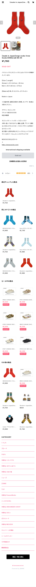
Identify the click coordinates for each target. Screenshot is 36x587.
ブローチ (4, 448)
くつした (4, 442)
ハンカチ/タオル (6, 501)
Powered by (16, 568)
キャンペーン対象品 (7, 530)
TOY (3, 489)
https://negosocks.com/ (10, 145)
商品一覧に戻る (18, 557)
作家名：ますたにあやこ (9, 466)
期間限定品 (5, 547)
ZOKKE (4, 483)
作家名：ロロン (6, 512)
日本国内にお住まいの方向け (18, 161)
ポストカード (5, 518)
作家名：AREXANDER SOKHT (11, 507)
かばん (4, 454)
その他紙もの (6, 542)
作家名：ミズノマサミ (8, 460)
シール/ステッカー (7, 536)
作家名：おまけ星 (7, 472)
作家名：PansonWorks (9, 495)
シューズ (4, 477)
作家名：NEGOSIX (7, 524)
